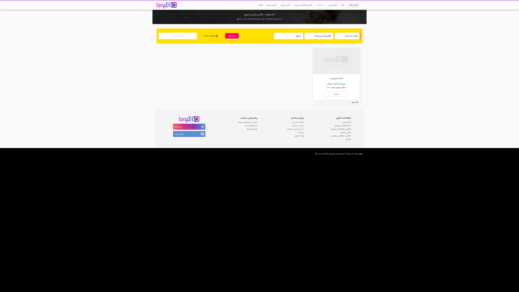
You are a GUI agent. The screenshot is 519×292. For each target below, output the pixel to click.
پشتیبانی (353, 5)
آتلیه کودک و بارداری (343, 125)
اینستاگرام (178, 126)
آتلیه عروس (346, 122)
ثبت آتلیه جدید (251, 125)
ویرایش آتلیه (252, 129)
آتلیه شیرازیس (336, 78)
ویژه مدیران (299, 135)
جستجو (232, 35)
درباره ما (301, 132)
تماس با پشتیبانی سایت (247, 122)
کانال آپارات (179, 134)
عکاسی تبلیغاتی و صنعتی (341, 135)
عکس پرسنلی (346, 132)
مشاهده (336, 94)
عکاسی (348, 139)
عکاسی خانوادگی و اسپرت (341, 129)
